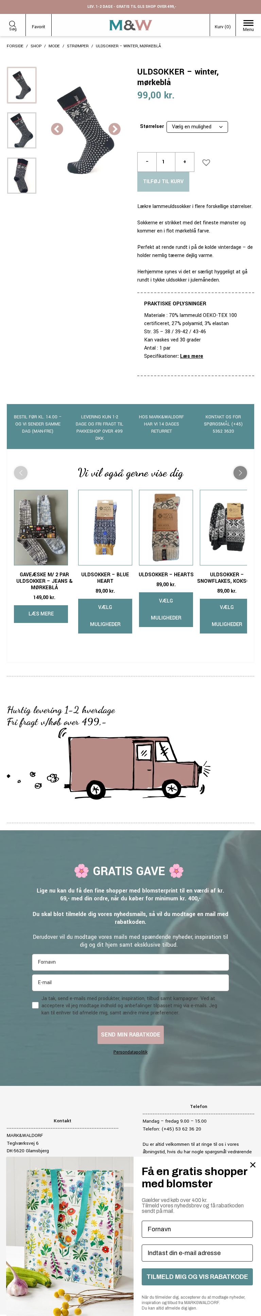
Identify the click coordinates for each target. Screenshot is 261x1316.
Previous (57, 130)
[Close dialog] (252, 1164)
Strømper (78, 46)
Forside (15, 46)
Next (114, 130)
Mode (54, 46)
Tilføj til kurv (163, 181)
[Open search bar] (12, 23)
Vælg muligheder (105, 616)
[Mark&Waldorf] (130, 25)
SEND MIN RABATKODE (130, 1035)
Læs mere (191, 356)
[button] (204, 160)
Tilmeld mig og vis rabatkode (197, 1276)
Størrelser (152, 126)
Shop (36, 46)
